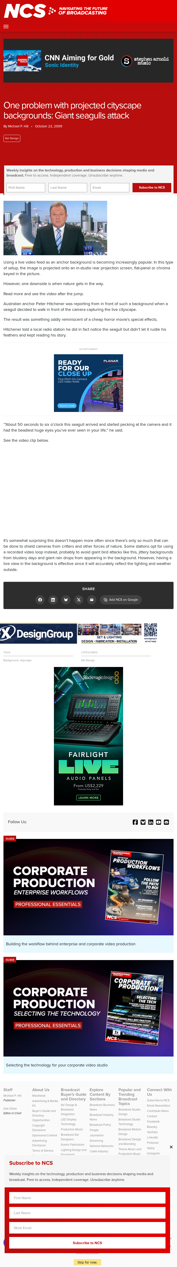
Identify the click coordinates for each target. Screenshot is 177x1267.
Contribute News (158, 1111)
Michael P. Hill (18, 126)
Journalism (97, 1135)
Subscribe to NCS (158, 1100)
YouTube (152, 1132)
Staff (7, 1089)
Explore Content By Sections (100, 1094)
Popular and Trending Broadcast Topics (129, 1096)
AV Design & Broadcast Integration (69, 1109)
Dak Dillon (10, 1108)
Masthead (38, 1095)
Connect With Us (159, 1092)
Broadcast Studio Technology (129, 1121)
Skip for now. (87, 1262)
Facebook (153, 1121)
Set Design (12, 138)
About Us (41, 1089)
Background (10, 660)
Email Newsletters (158, 1105)
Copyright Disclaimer (39, 1127)
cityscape (26, 660)
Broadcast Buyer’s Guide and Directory (73, 1094)
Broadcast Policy (100, 1125)
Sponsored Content (44, 1135)
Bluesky (152, 1127)
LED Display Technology (68, 1121)
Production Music (72, 1129)
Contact (152, 1116)
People (94, 1130)
